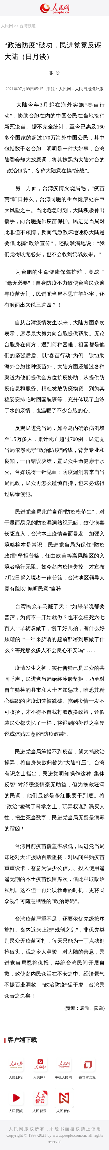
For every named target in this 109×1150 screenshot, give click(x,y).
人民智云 (40, 1111)
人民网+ (39, 1077)
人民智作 (63, 1111)
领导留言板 (87, 1077)
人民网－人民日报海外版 (81, 89)
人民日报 (16, 1077)
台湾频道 (27, 26)
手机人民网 (63, 1077)
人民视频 (16, 1111)
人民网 (7, 26)
